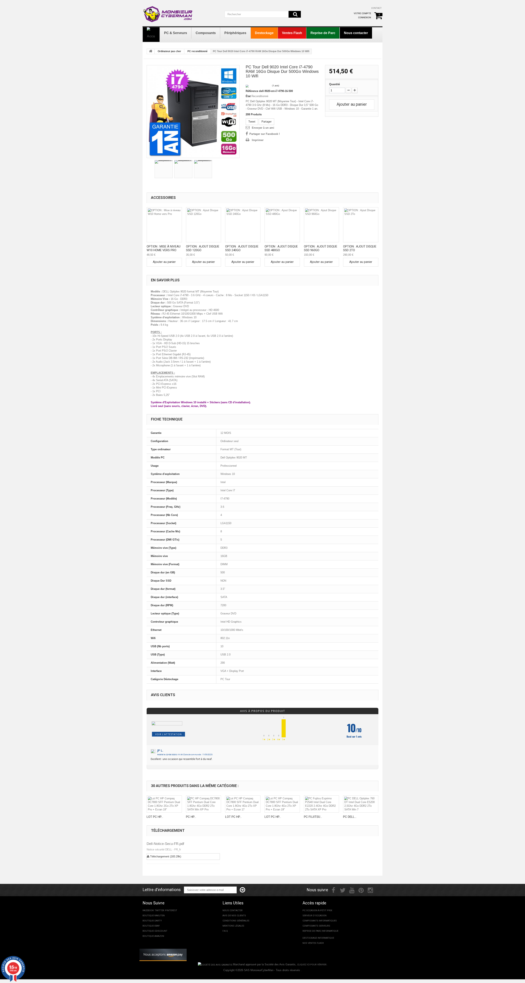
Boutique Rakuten (154, 915)
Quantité (334, 84)
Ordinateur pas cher (169, 51)
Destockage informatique (318, 938)
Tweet (251, 121)
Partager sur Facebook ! (264, 133)
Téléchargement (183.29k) (165, 856)
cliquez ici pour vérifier (311, 964)
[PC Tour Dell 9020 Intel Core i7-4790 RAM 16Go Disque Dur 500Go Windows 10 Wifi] (193, 111)
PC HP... (191, 817)
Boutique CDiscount (155, 931)
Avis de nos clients (234, 915)
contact (376, 8)
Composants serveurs (316, 926)
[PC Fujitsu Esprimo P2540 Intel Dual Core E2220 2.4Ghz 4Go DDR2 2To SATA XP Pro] (321, 804)
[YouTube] (352, 890)
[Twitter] (343, 890)
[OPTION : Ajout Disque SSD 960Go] (321, 225)
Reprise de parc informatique (320, 931)
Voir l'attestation (168, 734)
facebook (148, 910)
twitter (159, 910)
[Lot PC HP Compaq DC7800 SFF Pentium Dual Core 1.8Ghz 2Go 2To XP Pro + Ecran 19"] (164, 804)
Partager (266, 121)
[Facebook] (333, 890)
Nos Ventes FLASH (313, 943)
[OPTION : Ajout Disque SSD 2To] (360, 225)
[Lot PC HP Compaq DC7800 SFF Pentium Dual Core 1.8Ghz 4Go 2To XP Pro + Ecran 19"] (282, 804)
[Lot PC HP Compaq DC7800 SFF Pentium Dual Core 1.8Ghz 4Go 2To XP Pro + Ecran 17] (242, 804)
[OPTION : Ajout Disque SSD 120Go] (203, 225)
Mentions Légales (233, 926)
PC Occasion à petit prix (317, 910)
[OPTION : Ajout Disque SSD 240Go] (242, 225)
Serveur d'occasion (314, 915)
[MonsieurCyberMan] (168, 12)
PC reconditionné (197, 51)
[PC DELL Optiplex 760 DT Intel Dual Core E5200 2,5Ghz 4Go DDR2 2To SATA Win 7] (360, 804)
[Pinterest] (361, 890)
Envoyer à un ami (263, 127)
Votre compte (362, 13)
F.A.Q (225, 931)
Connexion (364, 17)
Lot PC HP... (155, 817)
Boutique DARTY (152, 920)
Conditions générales (236, 920)
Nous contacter (233, 910)
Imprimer (258, 140)
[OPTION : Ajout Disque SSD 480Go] (282, 225)
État (248, 96)
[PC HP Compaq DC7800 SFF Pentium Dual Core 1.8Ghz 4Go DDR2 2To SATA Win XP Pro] (203, 804)
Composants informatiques (319, 920)
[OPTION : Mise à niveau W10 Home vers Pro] (164, 225)
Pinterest (171, 910)
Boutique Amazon (153, 936)
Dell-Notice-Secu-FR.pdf (165, 844)
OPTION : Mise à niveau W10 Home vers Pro (163, 248)
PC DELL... (349, 817)
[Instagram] (370, 890)
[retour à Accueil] (151, 51)
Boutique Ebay (151, 926)
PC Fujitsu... (313, 817)
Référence (252, 91)
